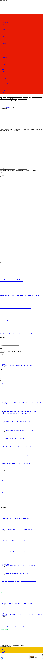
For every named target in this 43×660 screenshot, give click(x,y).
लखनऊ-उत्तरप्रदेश (5, 55)
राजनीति (3, 85)
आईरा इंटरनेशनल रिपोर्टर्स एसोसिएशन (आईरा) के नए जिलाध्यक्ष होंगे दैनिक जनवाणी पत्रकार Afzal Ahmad (19, 295)
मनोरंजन (3, 69)
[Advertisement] (21, 249)
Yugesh (3, 492)
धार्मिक (6, 78)
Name (1, 346)
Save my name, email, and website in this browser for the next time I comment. (11, 351)
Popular (3, 383)
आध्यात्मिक (4, 76)
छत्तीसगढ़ (4, 38)
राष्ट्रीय (3, 17)
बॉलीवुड (4, 71)
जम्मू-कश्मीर (4, 43)
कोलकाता (6, 31)
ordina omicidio (4, 468)
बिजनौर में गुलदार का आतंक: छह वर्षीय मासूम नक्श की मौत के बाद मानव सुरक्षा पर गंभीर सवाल (17, 333)
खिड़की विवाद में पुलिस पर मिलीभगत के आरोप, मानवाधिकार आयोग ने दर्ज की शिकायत (15, 308)
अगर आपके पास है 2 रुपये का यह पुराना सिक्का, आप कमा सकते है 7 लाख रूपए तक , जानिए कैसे (17, 413)
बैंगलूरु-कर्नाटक (5, 24)
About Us (3, 650)
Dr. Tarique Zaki (8, 107)
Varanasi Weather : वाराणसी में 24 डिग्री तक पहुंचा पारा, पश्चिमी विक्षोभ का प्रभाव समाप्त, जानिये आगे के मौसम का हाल (20, 411)
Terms (2, 649)
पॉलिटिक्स (3, 45)
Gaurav (3, 474)
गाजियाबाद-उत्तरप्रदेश (6, 59)
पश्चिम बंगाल (4, 29)
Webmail (3, 652)
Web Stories (3, 92)
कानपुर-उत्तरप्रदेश (5, 52)
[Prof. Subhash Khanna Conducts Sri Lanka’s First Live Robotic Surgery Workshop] (6, 454)
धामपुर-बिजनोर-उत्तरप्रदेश (3, 95)
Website (1, 349)
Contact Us (3, 651)
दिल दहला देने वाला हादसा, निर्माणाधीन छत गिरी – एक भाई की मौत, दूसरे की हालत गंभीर (16, 463)
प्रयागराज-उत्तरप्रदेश (6, 66)
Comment (1, 345)
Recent (3, 384)
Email (1, 348)
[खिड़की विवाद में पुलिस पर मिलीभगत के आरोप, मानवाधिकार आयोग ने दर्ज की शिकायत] (8, 306)
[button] (21, 165)
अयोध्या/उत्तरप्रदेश (5, 57)
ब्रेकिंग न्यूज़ (6, 83)
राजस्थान (4, 36)
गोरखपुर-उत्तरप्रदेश (5, 62)
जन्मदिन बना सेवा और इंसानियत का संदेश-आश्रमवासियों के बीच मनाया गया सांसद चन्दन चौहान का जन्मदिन (20, 321)
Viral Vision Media (13, 647)
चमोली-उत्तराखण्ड (5, 22)
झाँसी (4, 64)
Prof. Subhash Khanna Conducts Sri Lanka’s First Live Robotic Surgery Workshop (15, 455)
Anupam (3, 486)
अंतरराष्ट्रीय (3, 15)
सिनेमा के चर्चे (3, 90)
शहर (2, 50)
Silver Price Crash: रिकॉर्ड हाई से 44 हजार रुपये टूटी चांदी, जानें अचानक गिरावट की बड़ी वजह (16, 421)
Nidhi (2, 480)
